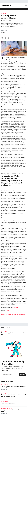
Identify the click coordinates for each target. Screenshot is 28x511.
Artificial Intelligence (8, 408)
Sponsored (4, 13)
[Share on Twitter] (2, 38)
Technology (4, 331)
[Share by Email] (8, 38)
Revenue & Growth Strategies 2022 (16, 314)
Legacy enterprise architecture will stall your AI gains (13, 410)
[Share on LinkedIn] (5, 38)
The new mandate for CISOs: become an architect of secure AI (14, 386)
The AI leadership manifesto (8, 403)
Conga (8, 310)
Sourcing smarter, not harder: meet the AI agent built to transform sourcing (13, 395)
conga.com (15, 307)
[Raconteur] (6, 5)
